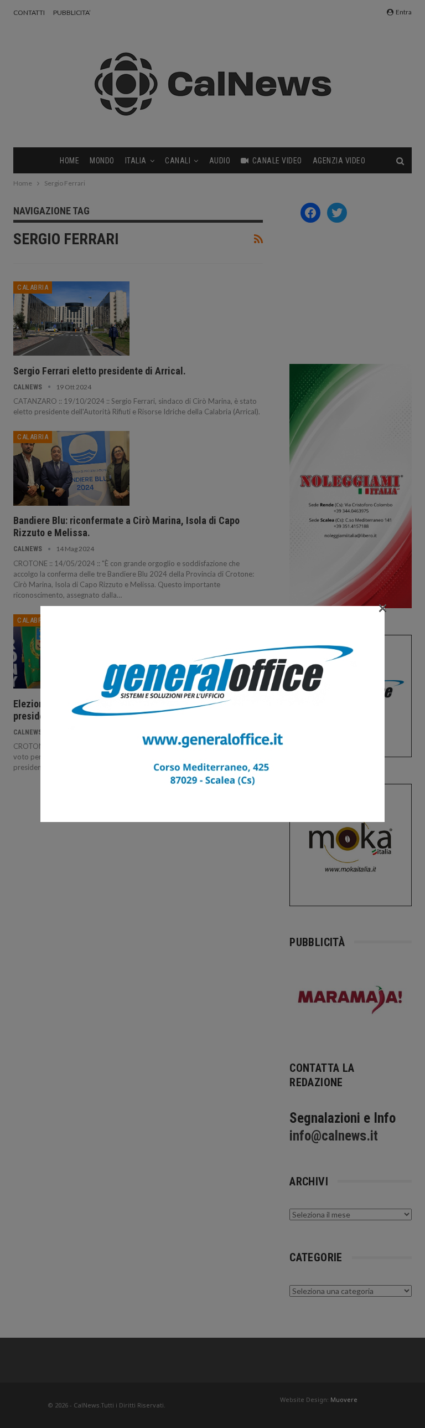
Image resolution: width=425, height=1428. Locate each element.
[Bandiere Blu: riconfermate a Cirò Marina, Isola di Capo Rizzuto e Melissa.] (71, 468)
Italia (136, 160)
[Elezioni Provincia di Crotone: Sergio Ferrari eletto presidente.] (71, 651)
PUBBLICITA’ (72, 12)
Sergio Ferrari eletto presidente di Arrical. (99, 371)
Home (69, 160)
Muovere (343, 1399)
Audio (220, 160)
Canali (177, 160)
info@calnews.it (333, 1136)
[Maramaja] (350, 999)
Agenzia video (339, 160)
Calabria (32, 287)
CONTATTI (29, 12)
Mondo (102, 160)
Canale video (277, 160)
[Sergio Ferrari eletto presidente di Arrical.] (71, 318)
